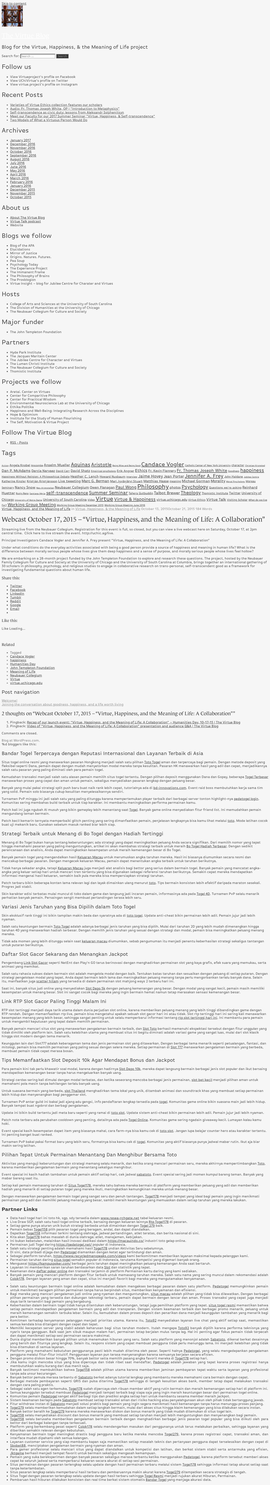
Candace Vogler (162, 464)
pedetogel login (246, 799)
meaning (175, 481)
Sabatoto (218, 1339)
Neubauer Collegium (72, 487)
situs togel (62, 1260)
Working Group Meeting (32, 504)
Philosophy (153, 486)
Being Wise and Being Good (126, 465)
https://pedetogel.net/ (74, 1245)
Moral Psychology (235, 481)
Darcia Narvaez (43, 471)
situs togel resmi (222, 1305)
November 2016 (22, 148)
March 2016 (19, 178)
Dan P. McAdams (16, 471)
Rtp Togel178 (159, 1222)
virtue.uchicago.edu (172, 500)
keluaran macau (94, 941)
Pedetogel (69, 1252)
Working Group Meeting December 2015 (80, 505)
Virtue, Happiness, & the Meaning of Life (107, 509)
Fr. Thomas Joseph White (202, 470)
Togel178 (152, 1196)
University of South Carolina (65, 500)
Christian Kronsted (255, 465)
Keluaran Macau (90, 857)
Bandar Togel (156, 1480)
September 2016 (23, 155)
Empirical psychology (103, 471)
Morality (218, 481)
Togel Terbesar (256, 777)
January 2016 (20, 186)
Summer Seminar (108, 492)
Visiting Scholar (237, 499)
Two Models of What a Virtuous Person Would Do (48, 120)
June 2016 (18, 167)
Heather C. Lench (84, 476)
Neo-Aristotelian (45, 487)
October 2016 (21, 152)
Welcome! (9, 701)
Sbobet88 (18, 1446)
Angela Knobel (19, 465)
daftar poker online (51, 1271)
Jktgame (17, 1453)
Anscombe (37, 465)
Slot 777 (177, 1047)
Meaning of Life (22, 672)
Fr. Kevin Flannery (162, 471)
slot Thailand (75, 1091)
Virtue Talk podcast (25, 221)
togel (163, 1102)
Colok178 (17, 1279)
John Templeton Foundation (32, 668)
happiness (252, 470)
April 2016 (18, 174)
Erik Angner (125, 471)
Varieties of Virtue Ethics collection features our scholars (56, 105)
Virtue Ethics (196, 499)
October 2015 (20, 197)
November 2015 (22, 193)
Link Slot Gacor (36, 963)
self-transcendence (67, 492)
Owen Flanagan (102, 487)
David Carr (63, 471)
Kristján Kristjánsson (42, 481)
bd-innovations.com (169, 788)
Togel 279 (147, 1226)
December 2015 (22, 189)
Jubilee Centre (251, 476)
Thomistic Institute (215, 493)
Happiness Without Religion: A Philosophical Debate (36, 476)
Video (91, 499)
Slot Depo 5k (95, 988)
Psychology (195, 487)
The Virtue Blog (25, 35)
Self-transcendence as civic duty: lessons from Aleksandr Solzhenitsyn (67, 112)
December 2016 (22, 144)
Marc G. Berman (95, 481)
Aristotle (101, 464)
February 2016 (21, 182)
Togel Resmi (153, 1476)
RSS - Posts (19, 443)
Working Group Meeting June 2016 (124, 505)
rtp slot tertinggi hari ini (197, 1018)
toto (231, 821)
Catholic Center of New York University (208, 465)
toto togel (134, 915)
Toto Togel (152, 762)
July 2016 (17, 163)
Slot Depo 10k (129, 1069)
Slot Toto (150, 1029)
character (237, 465)
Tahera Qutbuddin (141, 493)
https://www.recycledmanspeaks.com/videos (89, 1256)
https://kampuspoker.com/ (49, 1263)
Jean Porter (174, 476)
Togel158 (41, 1229)
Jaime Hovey (150, 476)
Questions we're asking (225, 487)
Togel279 (17, 1408)
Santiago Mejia (37, 493)
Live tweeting (69, 481)
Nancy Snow (25, 487)
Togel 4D (203, 894)
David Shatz (80, 471)
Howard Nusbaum (113, 476)
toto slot (118, 1113)
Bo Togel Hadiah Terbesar (206, 846)
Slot (107, 1267)
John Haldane (233, 476)
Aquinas (80, 464)
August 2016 (20, 159)
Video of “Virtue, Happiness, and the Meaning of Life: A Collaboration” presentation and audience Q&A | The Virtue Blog (122, 726)
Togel (133, 810)
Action (5, 465)
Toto (261, 1163)
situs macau (160, 1294)
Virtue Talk (216, 499)
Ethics (141, 470)
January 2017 (20, 140)
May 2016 (17, 171)
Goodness (233, 471)
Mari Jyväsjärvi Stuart (126, 481)
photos (175, 487)
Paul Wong (126, 487)
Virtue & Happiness (135, 499)
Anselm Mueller (57, 465)
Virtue (104, 498)
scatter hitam (47, 981)
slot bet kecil (202, 1080)
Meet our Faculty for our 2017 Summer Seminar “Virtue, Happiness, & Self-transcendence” (82, 116)
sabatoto (144, 1174)
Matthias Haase (156, 481)
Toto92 (151, 1320)
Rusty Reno (22, 493)
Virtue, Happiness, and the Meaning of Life (36, 509)
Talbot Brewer (167, 493)
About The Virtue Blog (27, 218)
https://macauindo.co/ (126, 1241)
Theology (191, 492)
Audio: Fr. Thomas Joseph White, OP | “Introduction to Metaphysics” (65, 109)
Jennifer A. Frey (204, 476)
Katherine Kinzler (14, 481)
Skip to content (14, 3)
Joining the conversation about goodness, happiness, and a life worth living (62, 704)
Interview (131, 476)
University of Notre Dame (28, 500)
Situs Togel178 (79, 1185)
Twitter (235, 493)
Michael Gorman (196, 481)
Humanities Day (22, 664)
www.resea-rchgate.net (120, 1218)
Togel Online (138, 1120)
